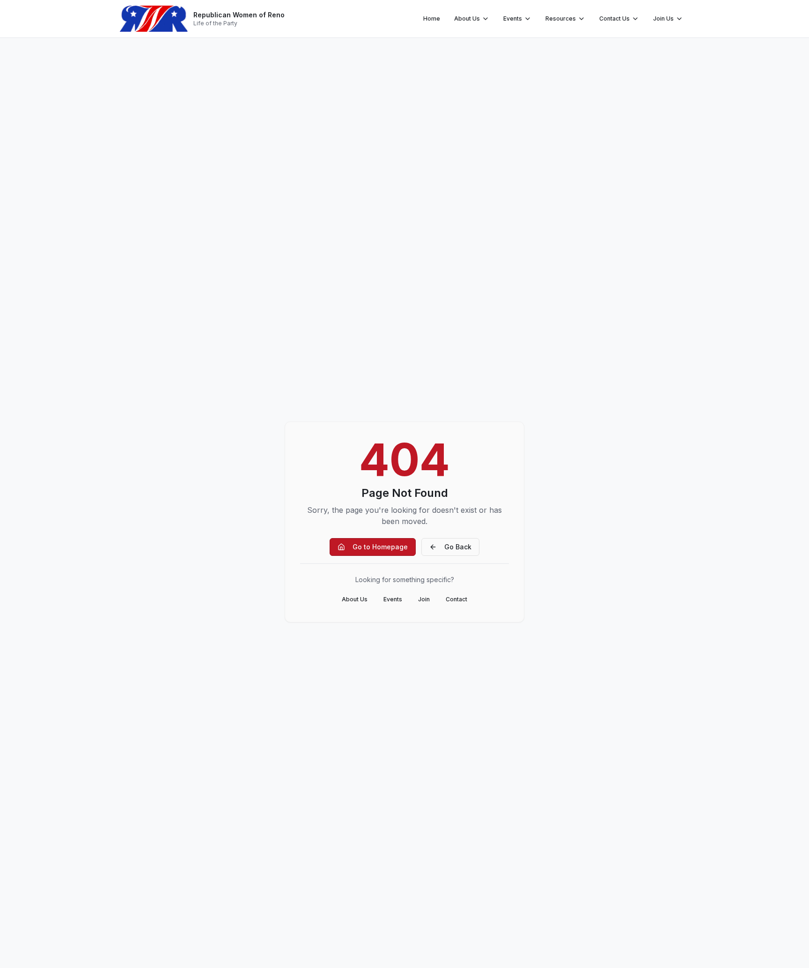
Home (431, 18)
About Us (467, 18)
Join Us (663, 18)
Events (512, 18)
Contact (456, 599)
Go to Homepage (380, 547)
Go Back (457, 547)
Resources (560, 18)
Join (424, 599)
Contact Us (614, 18)
